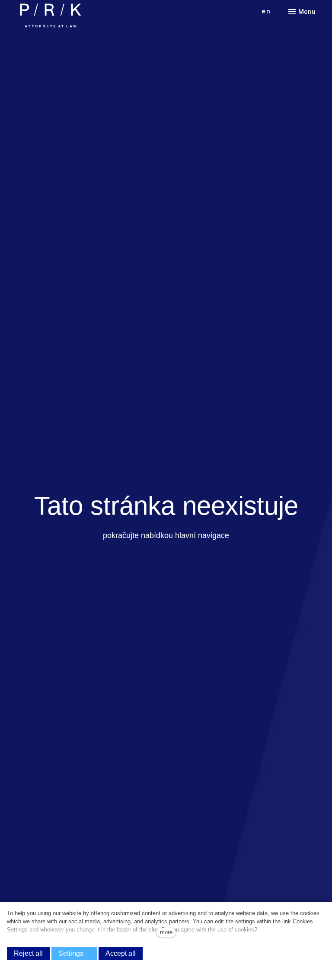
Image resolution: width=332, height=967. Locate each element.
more (166, 932)
